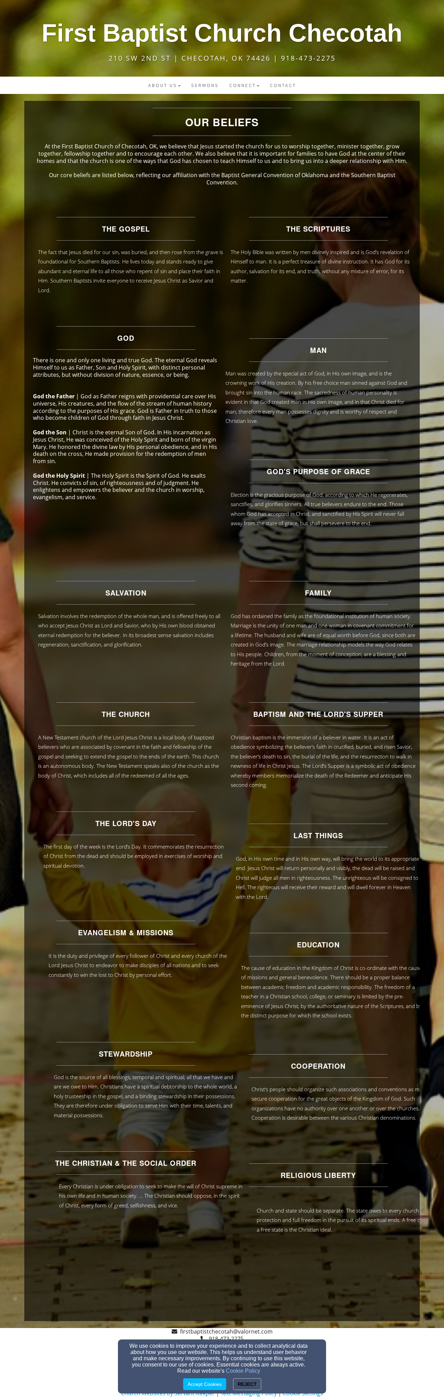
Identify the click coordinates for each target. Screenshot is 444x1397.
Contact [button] (283, 85)
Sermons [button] (205, 85)
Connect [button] (242, 85)
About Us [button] (162, 85)
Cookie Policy (243, 1371)
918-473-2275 (226, 1339)
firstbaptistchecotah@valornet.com (226, 1331)
